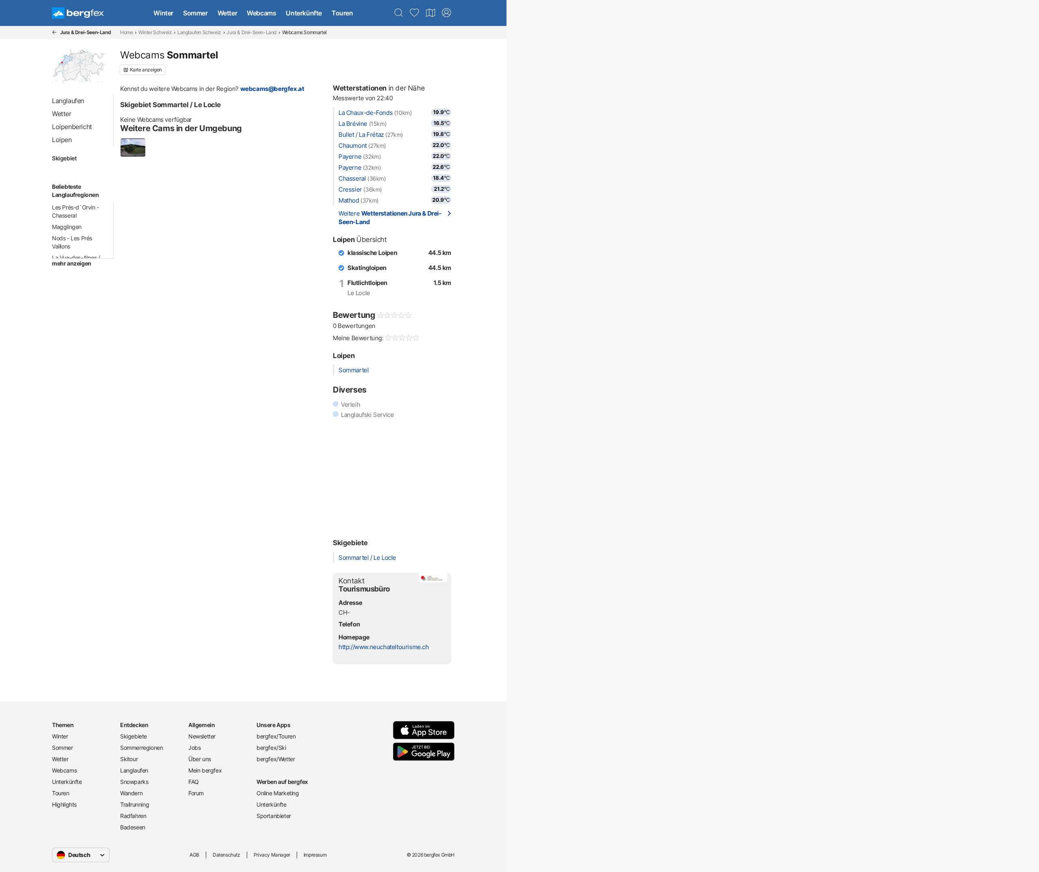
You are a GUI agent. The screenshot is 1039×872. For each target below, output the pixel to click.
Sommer (195, 13)
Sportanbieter (274, 815)
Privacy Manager (272, 855)
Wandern (131, 793)
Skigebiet (64, 158)
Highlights (64, 804)
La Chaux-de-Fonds (365, 113)
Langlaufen (134, 770)
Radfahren (133, 815)
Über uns (199, 758)
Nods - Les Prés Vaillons (72, 242)
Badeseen (132, 827)
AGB (194, 855)
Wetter (227, 13)
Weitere (390, 217)
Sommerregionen (141, 747)
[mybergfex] (446, 13)
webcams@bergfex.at (272, 89)
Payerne (349, 156)
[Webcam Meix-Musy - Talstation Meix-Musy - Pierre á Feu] (133, 147)
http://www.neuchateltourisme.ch (383, 647)
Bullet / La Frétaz (361, 134)
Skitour (129, 758)
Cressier (350, 189)
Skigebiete (133, 736)
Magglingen (67, 226)
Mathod (348, 200)
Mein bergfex (205, 770)
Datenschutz (226, 855)
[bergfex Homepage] (78, 13)
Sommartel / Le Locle (367, 557)
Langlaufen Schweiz (199, 32)
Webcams (261, 13)
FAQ (193, 781)
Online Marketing (278, 793)
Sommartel (353, 370)
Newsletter (202, 736)
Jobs (194, 747)
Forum (196, 793)
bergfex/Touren (276, 736)
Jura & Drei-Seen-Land (251, 32)
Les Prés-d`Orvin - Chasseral (75, 211)
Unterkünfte (304, 13)
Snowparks (134, 781)
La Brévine (352, 123)
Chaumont (352, 145)
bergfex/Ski (271, 747)
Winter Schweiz (155, 32)
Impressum (315, 855)
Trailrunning (134, 804)
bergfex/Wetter (276, 758)
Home (126, 32)
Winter (163, 13)
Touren (342, 13)
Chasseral (352, 178)
